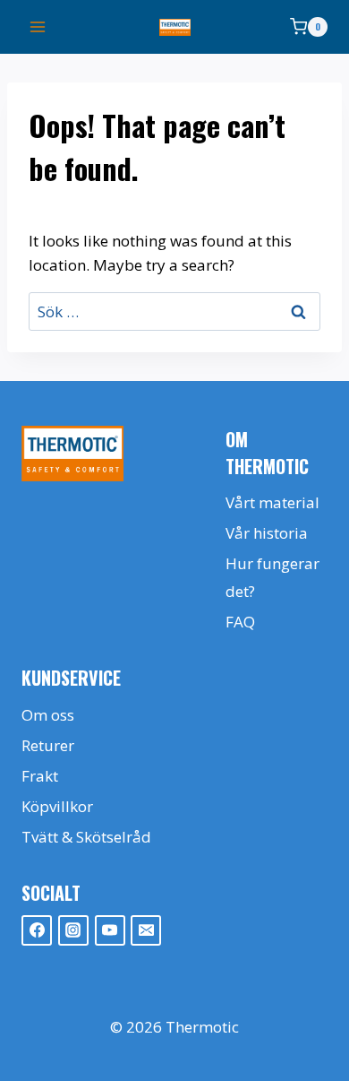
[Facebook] (36, 930)
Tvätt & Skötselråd (86, 836)
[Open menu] (38, 26)
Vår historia (267, 533)
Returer (47, 745)
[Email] (146, 930)
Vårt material (272, 502)
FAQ (240, 621)
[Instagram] (73, 930)
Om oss (47, 715)
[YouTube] (110, 930)
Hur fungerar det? (272, 577)
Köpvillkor (57, 806)
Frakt (39, 775)
